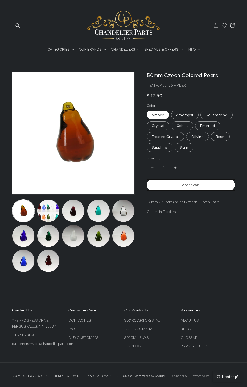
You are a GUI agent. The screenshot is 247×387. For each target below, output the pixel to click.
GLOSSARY (190, 337)
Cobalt (182, 126)
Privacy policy (200, 376)
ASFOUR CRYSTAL (139, 329)
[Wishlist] (224, 25)
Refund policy (178, 376)
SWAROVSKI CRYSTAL (142, 320)
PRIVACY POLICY (194, 346)
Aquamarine (216, 115)
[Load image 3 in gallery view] (73, 211)
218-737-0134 (23, 335)
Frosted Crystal (165, 136)
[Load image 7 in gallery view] (48, 236)
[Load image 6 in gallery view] (23, 236)
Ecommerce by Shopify (150, 376)
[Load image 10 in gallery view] (123, 236)
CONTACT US (79, 320)
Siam (184, 147)
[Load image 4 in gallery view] (98, 211)
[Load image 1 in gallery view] (23, 211)
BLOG (186, 329)
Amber (158, 115)
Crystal (158, 126)
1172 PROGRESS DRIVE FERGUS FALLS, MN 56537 (34, 323)
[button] (17, 25)
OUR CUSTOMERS (83, 337)
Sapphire (159, 147)
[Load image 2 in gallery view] (48, 211)
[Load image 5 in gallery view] (123, 211)
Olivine (197, 136)
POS (124, 376)
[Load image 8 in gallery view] (73, 236)
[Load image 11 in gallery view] (23, 260)
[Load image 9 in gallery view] (98, 236)
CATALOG (132, 346)
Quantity (153, 158)
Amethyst (184, 115)
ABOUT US (190, 320)
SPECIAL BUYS (136, 337)
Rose (220, 136)
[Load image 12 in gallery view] (48, 260)
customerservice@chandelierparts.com (43, 343)
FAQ (71, 329)
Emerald (207, 126)
